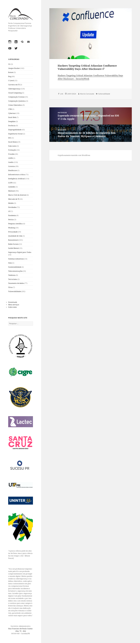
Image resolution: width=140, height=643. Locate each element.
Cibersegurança (14, 89)
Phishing (11, 228)
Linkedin (11, 187)
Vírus (10, 287)
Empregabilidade (14, 129)
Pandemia (12, 215)
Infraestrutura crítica (16, 174)
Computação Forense (16, 97)
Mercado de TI (13, 199)
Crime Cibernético (15, 105)
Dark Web (12, 117)
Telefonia (11, 275)
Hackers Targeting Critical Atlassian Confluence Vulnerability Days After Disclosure (87, 67)
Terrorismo (12, 279)
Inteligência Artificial (16, 178)
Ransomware (13, 240)
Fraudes (11, 154)
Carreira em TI (14, 84)
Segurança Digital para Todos (19, 252)
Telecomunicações (15, 271)
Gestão (10, 162)
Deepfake (11, 121)
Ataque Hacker (14, 68)
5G (9, 64)
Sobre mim (12, 307)
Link (61, 94)
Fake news (12, 146)
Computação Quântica (17, 101)
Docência (11, 125)
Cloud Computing (15, 93)
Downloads (12, 302)
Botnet (10, 72)
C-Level (11, 80)
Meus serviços (13, 304)
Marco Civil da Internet (17, 195)
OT (9, 211)
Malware (11, 191)
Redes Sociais (13, 244)
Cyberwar (12, 113)
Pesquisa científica (15, 223)
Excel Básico (13, 142)
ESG (9, 138)
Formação (12, 150)
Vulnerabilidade (14, 291)
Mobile (11, 203)
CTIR (10, 109)
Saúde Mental (13, 248)
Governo (11, 166)
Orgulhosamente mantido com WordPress (74, 155)
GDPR (10, 158)
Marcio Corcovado (87, 94)
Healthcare (12, 170)
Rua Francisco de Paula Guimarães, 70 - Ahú (20, 629)
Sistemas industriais (16, 259)
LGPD (10, 183)
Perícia (11, 219)
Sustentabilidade (14, 267)
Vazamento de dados (16, 283)
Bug (9, 76)
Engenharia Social (15, 134)
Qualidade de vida (15, 236)
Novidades (12, 207)
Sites (10, 263)
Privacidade (13, 232)
